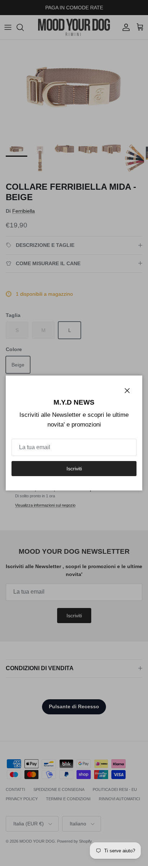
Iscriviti (74, 468)
